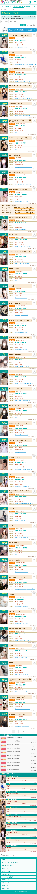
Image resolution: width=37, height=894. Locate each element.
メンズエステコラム (7, 868)
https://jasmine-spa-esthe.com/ (24, 503)
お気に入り (30, 3)
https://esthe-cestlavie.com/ (23, 115)
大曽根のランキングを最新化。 (21, 752)
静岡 (6, 21)
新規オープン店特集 (7, 865)
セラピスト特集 (6, 871)
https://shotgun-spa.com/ (22, 726)
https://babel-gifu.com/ (21, 674)
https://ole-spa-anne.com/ (22, 81)
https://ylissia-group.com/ (22, 263)
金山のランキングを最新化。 (21, 755)
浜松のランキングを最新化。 (21, 741)
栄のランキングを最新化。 (21, 769)
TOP (1, 9)
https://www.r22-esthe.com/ (23, 486)
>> (23, 731)
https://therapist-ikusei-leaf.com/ (24, 383)
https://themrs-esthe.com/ (22, 149)
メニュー (35, 2)
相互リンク (5, 885)
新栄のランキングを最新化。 (21, 762)
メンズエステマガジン (11, 1)
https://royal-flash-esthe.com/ (23, 98)
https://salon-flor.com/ (21, 657)
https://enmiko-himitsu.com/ (23, 246)
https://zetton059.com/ (21, 572)
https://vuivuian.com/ (21, 332)
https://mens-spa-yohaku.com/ (23, 167)
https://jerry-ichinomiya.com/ (23, 417)
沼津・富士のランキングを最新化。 (21, 738)
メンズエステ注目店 (7, 877)
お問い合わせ (5, 883)
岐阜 (2, 21)
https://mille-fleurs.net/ (21, 201)
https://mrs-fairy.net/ (20, 452)
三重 (15, 21)
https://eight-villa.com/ (21, 315)
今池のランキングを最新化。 (21, 759)
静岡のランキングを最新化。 (21, 745)
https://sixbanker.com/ (21, 435)
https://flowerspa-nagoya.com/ (24, 640)
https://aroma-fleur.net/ (21, 47)
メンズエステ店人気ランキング (10, 862)
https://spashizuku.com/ (21, 554)
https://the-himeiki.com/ (22, 366)
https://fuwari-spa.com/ (21, 537)
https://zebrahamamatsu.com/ (23, 469)
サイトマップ (5, 888)
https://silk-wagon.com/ (21, 229)
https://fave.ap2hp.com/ (21, 623)
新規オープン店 (18, 6)
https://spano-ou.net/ (21, 298)
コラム (33, 6)
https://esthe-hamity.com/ (22, 606)
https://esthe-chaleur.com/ (22, 400)
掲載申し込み (5, 880)
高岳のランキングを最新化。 (21, 766)
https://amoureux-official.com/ (23, 691)
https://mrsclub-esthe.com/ (22, 709)
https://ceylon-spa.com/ (21, 132)
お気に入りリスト (6, 874)
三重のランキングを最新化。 (21, 748)
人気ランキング (9, 6)
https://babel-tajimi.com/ (22, 280)
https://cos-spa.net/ (20, 520)
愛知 (11, 21)
